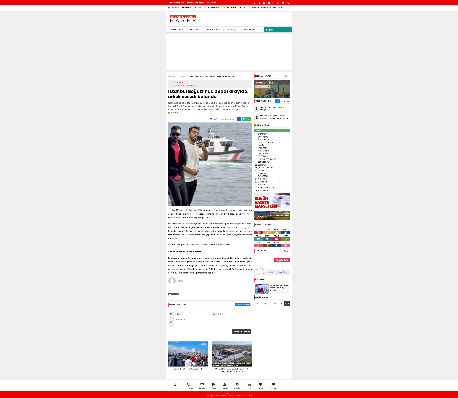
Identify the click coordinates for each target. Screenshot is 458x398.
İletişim (249, 388)
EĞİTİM (226, 7)
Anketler (237, 388)
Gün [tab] (277, 101)
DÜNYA (234, 7)
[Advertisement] (246, 19)
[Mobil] (254, 2)
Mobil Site (175, 388)
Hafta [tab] (283, 101)
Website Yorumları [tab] (243, 305)
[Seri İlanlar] (273, 2)
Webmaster (273, 388)
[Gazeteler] (277, 2)
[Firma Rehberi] (269, 2)
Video (213, 388)
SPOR (206, 7)
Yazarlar (225, 388)
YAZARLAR (254, 7)
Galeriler (202, 388)
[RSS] (288, 2)
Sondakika (189, 388)
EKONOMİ (186, 7)
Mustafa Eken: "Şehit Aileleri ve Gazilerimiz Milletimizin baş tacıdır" (272, 117)
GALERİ (264, 7)
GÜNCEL (176, 7)
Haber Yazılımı (246, 396)
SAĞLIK (243, 7)
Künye (260, 388)
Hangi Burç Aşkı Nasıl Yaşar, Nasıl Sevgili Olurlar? (279, 287)
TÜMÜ (286, 76)
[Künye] (283, 2)
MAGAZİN (215, 7)
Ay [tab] (288, 101)
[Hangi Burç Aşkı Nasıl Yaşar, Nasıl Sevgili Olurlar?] (262, 288)
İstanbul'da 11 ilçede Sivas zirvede (201, 2)
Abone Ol (214, 119)
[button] (280, 8)
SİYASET (197, 7)
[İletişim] (264, 2)
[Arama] (259, 2)
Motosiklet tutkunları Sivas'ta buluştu (270, 109)
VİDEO (273, 7)
